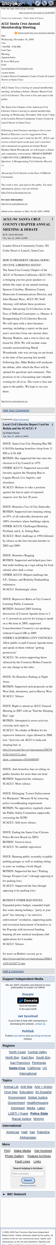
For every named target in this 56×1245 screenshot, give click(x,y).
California (33, 1068)
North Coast (17, 1052)
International (27, 1073)
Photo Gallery (14, 1156)
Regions (9, 1045)
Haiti (24, 1132)
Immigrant (18, 1108)
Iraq (32, 1132)
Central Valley (37, 1052)
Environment (17, 1097)
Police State (39, 1113)
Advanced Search (28, 1186)
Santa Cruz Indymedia (11, 18)
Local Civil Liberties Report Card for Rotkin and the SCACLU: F (26, 426)
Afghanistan (28, 1137)
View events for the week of (37, 13)
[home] (27, 3)
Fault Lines (22, 1161)
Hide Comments (21, 420)
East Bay (27, 1057)
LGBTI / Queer (18, 1113)
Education (26, 1092)
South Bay (43, 1057)
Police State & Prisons (34, 18)
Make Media (22, 1151)
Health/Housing (37, 1103)
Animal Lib (11, 1087)
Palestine (43, 1132)
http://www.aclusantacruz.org (16, 192)
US (45, 1068)
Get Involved (43, 1151)
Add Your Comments (16, 410)
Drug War (11, 1092)
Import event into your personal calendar (36, 33)
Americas (12, 1132)
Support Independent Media (23, 979)
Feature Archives (39, 1156)
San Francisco (20, 1063)
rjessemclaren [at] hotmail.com (17, 68)
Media (31, 1108)
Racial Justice (21, 1119)
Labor (41, 1108)
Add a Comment (13, 971)
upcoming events (39, 1036)
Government (16, 1103)
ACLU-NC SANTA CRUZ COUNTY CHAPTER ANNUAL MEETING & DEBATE (27, 224)
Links (37, 1161)
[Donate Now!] (28, 1000)
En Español (43, 1092)
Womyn (38, 1119)
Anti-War (26, 1087)
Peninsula (39, 1063)
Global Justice (38, 1097)
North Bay (12, 1057)
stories (19, 1036)
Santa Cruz (17, 1068)
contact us (40, 1024)
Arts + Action (43, 1087)
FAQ (7, 1151)
